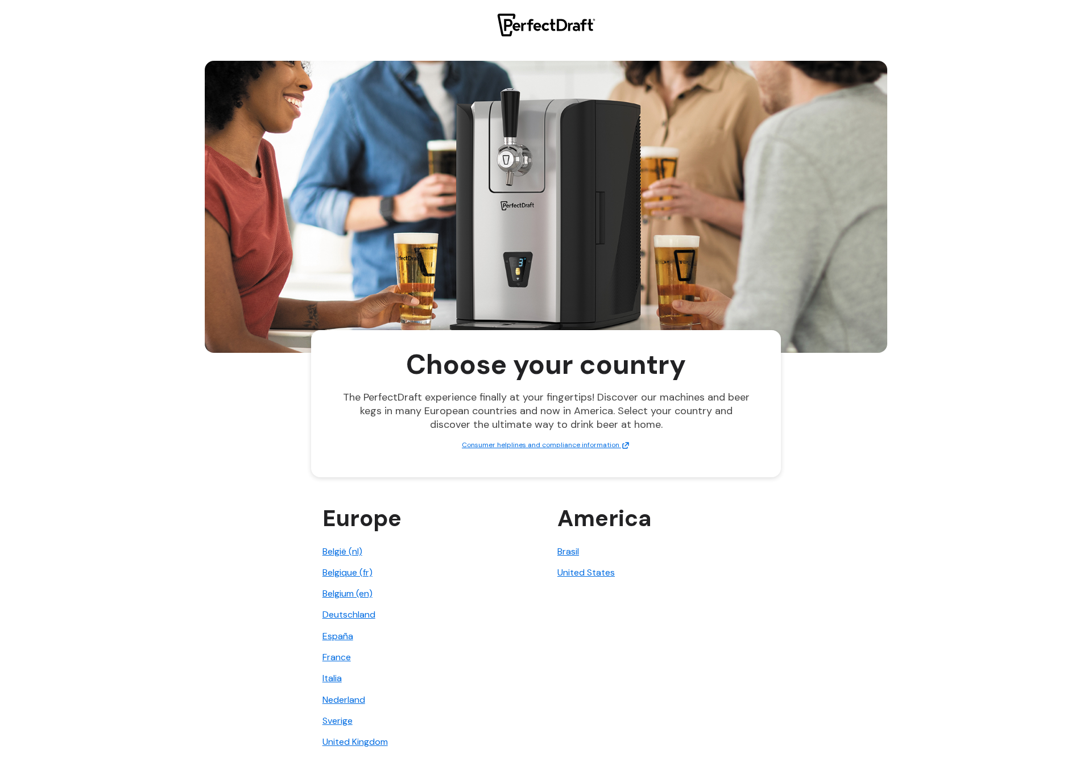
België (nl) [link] (342, 551)
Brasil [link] (568, 551)
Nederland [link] (343, 700)
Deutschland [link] (348, 614)
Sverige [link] (337, 721)
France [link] (336, 657)
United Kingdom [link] (355, 742)
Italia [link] (332, 678)
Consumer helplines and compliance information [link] (541, 444)
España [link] (337, 636)
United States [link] (586, 572)
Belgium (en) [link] (347, 593)
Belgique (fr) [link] (347, 572)
